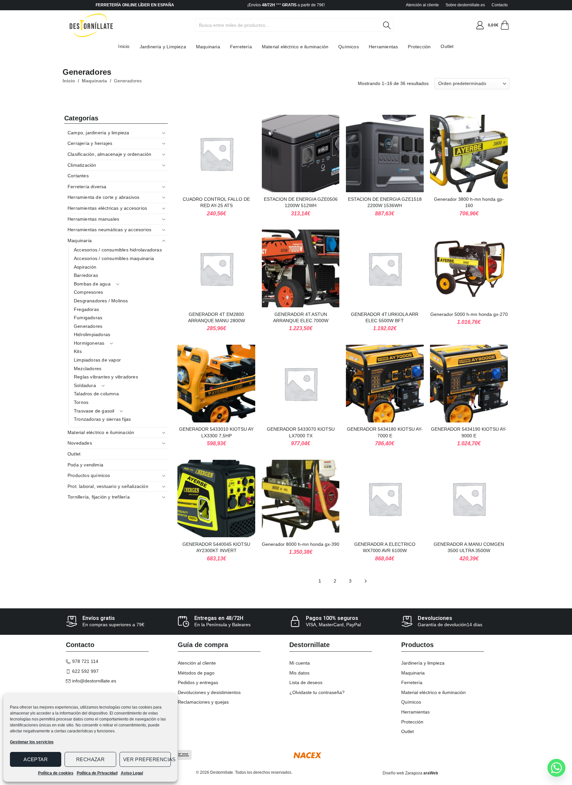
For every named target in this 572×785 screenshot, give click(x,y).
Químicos (348, 46)
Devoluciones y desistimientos (209, 692)
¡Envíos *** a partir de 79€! (286, 5)
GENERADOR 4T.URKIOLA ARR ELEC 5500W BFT (384, 318)
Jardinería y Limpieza (163, 46)
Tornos (81, 402)
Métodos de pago (196, 673)
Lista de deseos (305, 682)
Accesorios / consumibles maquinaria (114, 258)
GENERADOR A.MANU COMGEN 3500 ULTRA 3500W (469, 547)
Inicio (123, 46)
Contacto (500, 5)
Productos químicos (89, 475)
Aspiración (85, 267)
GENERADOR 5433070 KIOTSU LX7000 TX (301, 432)
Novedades (80, 443)
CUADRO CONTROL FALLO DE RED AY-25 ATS (216, 202)
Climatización (82, 165)
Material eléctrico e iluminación (295, 46)
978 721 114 (85, 661)
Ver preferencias (147, 759)
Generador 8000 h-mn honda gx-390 (300, 544)
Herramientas (383, 46)
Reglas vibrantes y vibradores (106, 376)
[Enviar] (390, 25)
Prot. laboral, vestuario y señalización (108, 486)
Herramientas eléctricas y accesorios (107, 208)
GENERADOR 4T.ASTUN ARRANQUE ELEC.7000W (300, 318)
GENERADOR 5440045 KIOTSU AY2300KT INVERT (216, 547)
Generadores (88, 326)
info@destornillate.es (94, 680)
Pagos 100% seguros (332, 618)
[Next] (365, 581)
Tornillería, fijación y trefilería (99, 497)
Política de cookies (55, 773)
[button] (480, 25)
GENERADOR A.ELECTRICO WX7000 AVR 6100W (384, 547)
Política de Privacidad (97, 773)
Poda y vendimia (85, 464)
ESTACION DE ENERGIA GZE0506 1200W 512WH (301, 202)
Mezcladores (87, 368)
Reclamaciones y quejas (203, 702)
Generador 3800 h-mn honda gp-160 (469, 202)
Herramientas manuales (93, 219)
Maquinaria (208, 46)
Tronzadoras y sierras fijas (102, 419)
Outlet (447, 46)
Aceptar (36, 759)
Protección (419, 46)
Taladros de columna (96, 393)
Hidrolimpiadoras (92, 334)
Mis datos (299, 673)
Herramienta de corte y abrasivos (103, 197)
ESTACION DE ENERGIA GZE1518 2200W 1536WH (385, 202)
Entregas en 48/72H (218, 618)
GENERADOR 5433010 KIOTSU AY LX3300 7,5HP (216, 432)
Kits (78, 351)
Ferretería (241, 46)
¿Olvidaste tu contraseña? (317, 692)
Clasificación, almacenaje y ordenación (110, 154)
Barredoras (86, 275)
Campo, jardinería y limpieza (98, 132)
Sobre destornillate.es (465, 5)
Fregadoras (86, 309)
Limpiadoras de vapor (97, 360)
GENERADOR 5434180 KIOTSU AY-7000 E (385, 432)
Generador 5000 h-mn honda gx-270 (469, 314)
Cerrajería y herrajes (90, 143)
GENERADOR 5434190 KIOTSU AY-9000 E (469, 432)
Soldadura (85, 385)
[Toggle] (164, 133)
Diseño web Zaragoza (402, 773)
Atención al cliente (422, 5)
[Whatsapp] (556, 768)
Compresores (88, 292)
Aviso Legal (132, 773)
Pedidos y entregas (198, 682)
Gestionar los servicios (32, 742)
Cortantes (78, 175)
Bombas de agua (92, 283)
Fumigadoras (88, 317)
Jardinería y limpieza (423, 663)
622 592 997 (85, 671)
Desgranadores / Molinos (101, 300)
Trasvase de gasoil (94, 411)
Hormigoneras (89, 343)
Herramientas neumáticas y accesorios (109, 229)
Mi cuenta (299, 663)
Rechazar (90, 759)
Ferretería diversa (87, 186)
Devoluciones (435, 618)
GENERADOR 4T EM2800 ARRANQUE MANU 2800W (216, 318)
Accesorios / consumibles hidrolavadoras (118, 249)
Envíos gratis (98, 618)
